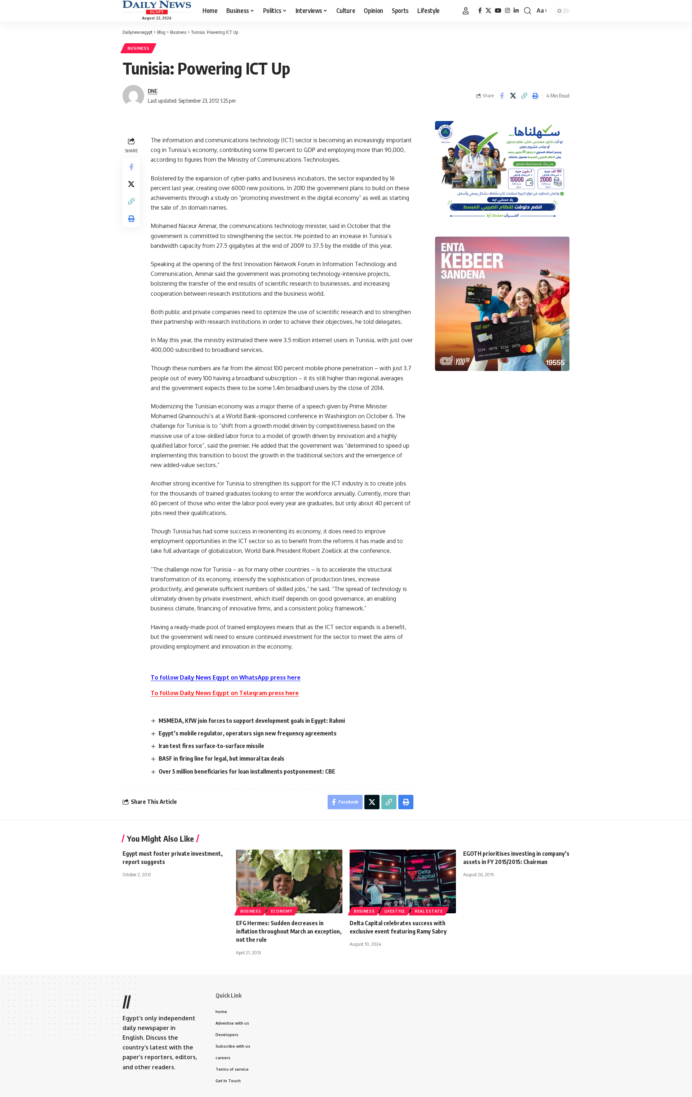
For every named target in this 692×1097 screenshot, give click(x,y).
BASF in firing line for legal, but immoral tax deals (221, 758)
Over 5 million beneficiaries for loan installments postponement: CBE (247, 771)
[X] (488, 10)
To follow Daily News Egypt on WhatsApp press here (226, 677)
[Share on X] (513, 96)
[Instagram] (507, 10)
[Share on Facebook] (502, 96)
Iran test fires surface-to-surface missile (211, 745)
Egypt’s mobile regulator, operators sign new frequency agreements (248, 733)
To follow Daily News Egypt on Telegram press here (225, 693)
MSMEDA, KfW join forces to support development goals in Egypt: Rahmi (252, 720)
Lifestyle (395, 911)
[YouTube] (498, 10)
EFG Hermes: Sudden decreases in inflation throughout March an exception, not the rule (289, 931)
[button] (465, 10)
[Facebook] (480, 10)
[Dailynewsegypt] (157, 7)
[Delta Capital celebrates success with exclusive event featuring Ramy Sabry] (403, 881)
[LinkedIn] (516, 10)
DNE (153, 91)
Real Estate (429, 911)
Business (139, 48)
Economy (281, 911)
